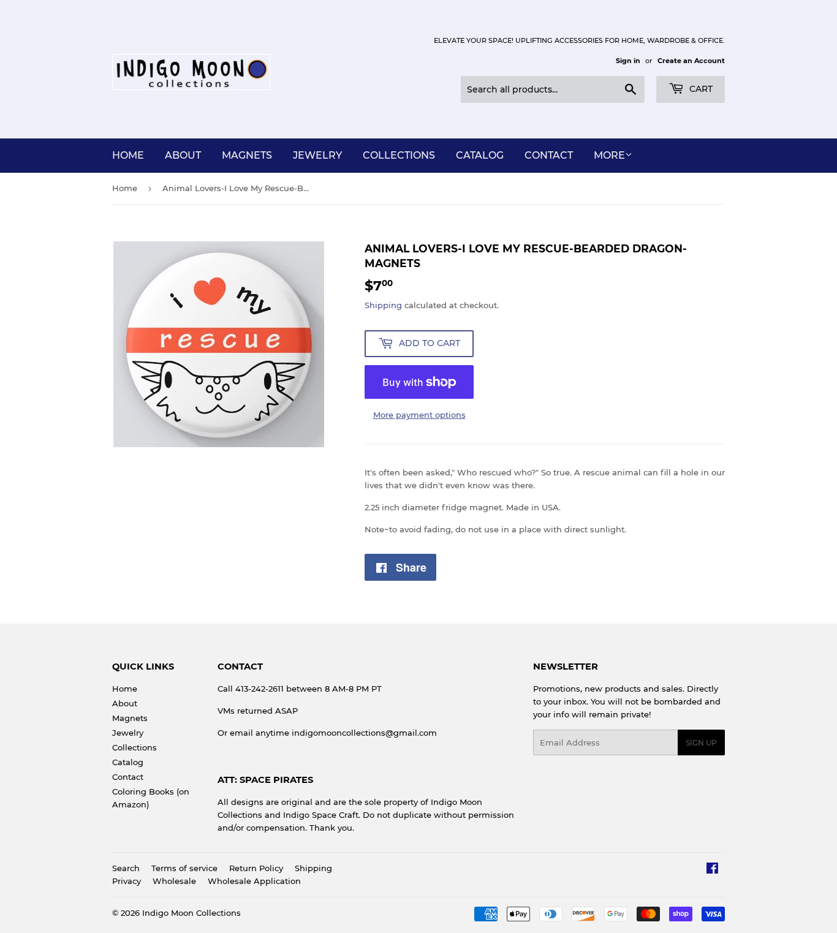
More (609, 155)
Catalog (480, 155)
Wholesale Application (254, 881)
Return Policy (256, 868)
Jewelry (317, 155)
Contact (549, 155)
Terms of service (184, 868)
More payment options (419, 415)
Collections (399, 155)
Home (128, 155)
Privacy (126, 881)
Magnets (247, 155)
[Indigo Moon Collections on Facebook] (712, 870)
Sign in (628, 60)
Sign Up (701, 742)
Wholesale (174, 881)
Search (126, 868)
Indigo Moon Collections (191, 913)
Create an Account (691, 60)
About (183, 155)
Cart (700, 88)
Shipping (383, 305)
